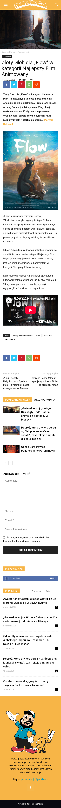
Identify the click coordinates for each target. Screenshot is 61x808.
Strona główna (8, 52)
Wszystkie (36, 591)
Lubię (52, 578)
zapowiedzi (10, 339)
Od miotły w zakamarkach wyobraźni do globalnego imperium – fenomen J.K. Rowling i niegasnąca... (28, 640)
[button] (56, 4)
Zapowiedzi (23, 52)
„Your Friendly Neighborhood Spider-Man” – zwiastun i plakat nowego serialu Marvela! (16, 383)
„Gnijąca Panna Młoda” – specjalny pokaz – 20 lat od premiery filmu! (45, 381)
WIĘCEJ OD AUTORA (44, 399)
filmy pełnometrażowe (23, 335)
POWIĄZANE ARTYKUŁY (17, 399)
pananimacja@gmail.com (34, 779)
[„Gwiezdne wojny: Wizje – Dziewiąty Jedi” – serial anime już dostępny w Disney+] (11, 409)
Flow (38, 335)
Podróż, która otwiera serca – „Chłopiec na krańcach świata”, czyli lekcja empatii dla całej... (30, 662)
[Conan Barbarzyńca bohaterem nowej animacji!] (11, 449)
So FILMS (48, 335)
